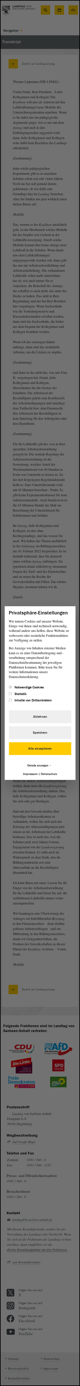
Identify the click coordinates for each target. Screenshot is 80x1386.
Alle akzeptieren (40, 748)
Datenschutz (49, 774)
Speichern (40, 733)
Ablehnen (40, 717)
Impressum (30, 774)
